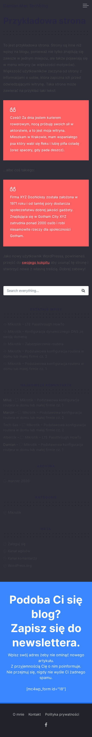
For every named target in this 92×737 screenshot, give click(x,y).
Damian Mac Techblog (25, 5)
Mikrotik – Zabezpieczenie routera (35, 344)
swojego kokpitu (36, 262)
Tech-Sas (10, 425)
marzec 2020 (19, 481)
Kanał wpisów (19, 551)
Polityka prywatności (62, 714)
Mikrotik (14, 512)
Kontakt (34, 714)
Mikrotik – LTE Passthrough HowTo (36, 324)
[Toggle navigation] (86, 6)
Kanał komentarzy (22, 558)
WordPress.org (20, 565)
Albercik (9, 437)
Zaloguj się (16, 544)
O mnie (18, 714)
